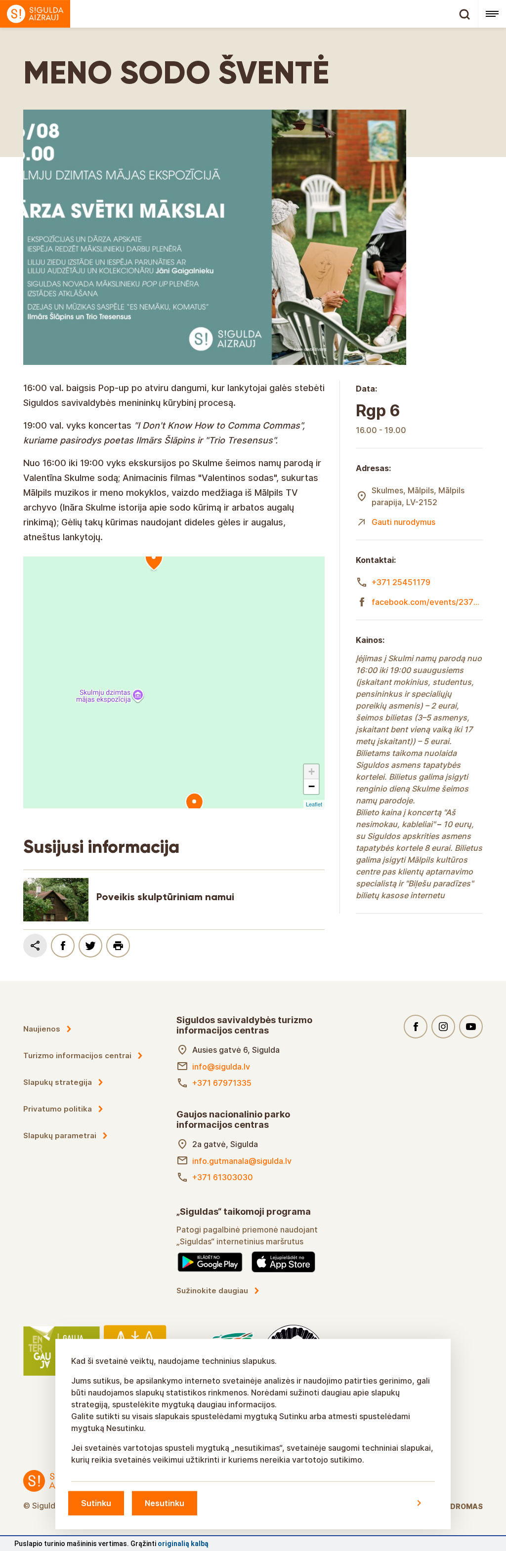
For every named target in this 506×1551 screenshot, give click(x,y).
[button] (311, 771)
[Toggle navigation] (492, 14)
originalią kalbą (183, 1544)
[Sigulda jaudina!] (239, 14)
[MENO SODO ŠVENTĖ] (154, 560)
